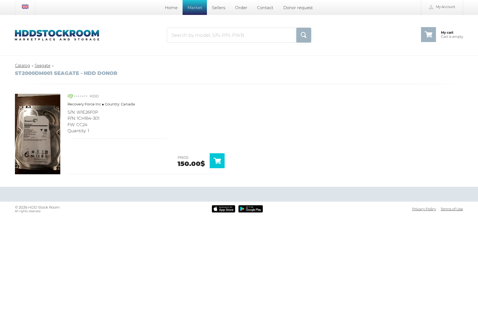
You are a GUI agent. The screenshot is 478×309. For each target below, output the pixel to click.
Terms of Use (452, 209)
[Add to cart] (220, 166)
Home (171, 7)
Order (241, 7)
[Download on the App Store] (223, 208)
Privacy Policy (424, 209)
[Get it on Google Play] (250, 208)
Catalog (22, 65)
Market (195, 7)
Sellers (218, 7)
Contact (265, 7)
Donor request (298, 7)
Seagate (42, 65)
